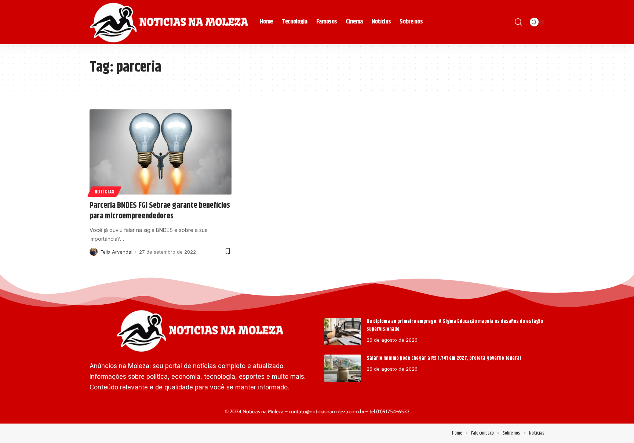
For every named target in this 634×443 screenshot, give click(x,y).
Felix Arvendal (116, 252)
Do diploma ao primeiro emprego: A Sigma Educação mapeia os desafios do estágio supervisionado (455, 325)
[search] (518, 22)
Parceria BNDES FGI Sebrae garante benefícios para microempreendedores (160, 210)
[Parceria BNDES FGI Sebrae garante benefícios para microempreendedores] (161, 152)
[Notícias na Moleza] (169, 22)
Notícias (104, 191)
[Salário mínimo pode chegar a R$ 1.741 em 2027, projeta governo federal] (342, 368)
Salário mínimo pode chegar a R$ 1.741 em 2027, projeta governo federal (444, 358)
